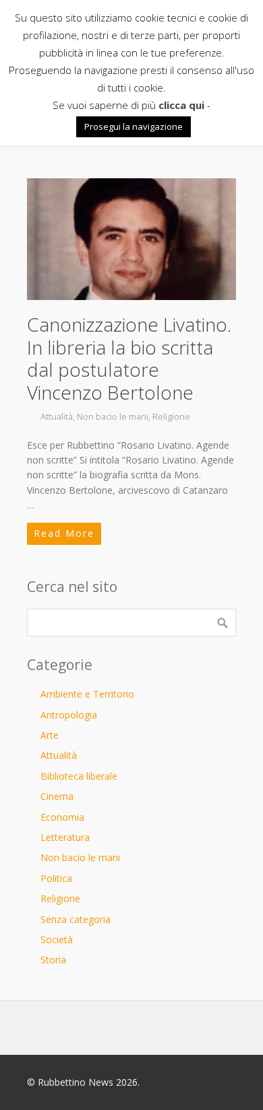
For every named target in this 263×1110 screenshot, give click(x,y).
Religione (171, 416)
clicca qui (181, 105)
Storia (53, 959)
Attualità (56, 416)
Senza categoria (75, 919)
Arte (49, 735)
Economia (62, 817)
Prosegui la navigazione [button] (133, 126)
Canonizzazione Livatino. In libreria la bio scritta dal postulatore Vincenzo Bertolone (129, 358)
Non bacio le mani (112, 416)
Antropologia (68, 714)
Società (56, 939)
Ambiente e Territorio (87, 694)
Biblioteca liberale (78, 776)
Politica (56, 878)
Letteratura (65, 837)
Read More (64, 533)
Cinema (57, 796)
